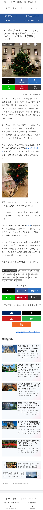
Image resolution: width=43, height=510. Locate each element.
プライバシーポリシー (11, 503)
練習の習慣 (34, 274)
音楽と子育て (35, 277)
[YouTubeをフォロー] (11, 318)
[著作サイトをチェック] (11, 313)
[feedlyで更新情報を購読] (31, 318)
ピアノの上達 (25, 271)
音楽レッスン (8, 281)
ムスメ (28, 226)
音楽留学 (19, 281)
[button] (34, 87)
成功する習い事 (22, 274)
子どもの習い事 (9, 274)
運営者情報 (32, 503)
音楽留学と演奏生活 (10, 271)
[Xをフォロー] (31, 313)
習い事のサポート (9, 277)
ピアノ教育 (36, 271)
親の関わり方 (23, 277)
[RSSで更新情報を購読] (21, 324)
